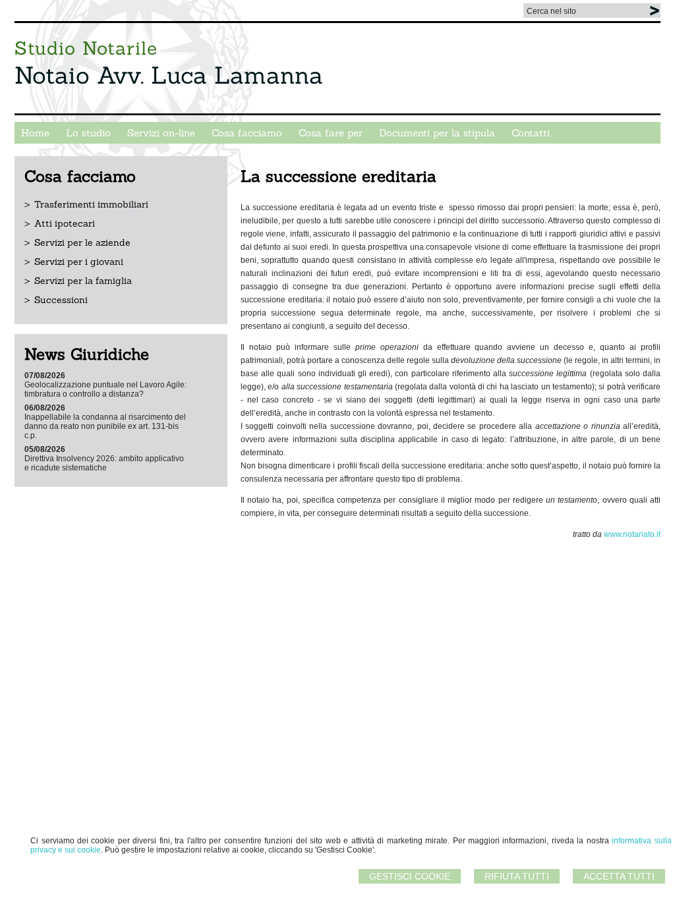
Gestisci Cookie (409, 876)
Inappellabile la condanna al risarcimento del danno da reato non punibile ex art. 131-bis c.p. (105, 426)
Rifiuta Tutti (516, 876)
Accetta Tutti (619, 876)
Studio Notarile (86, 48)
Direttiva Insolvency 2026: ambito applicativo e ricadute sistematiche (104, 463)
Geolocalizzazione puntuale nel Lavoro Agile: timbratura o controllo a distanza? (105, 389)
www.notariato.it (632, 534)
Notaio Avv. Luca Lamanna (169, 75)
